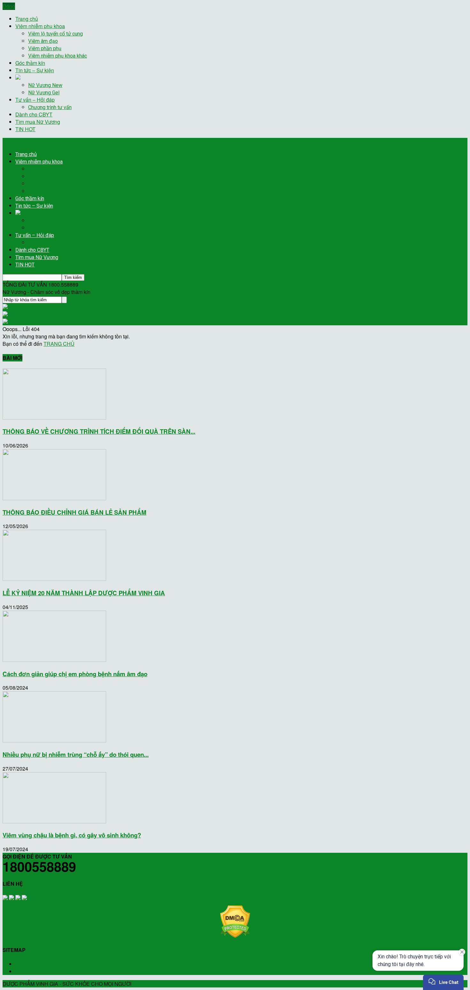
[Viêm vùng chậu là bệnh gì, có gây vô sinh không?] (54, 821)
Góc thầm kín (30, 63)
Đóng (9, 6)
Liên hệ (23, 971)
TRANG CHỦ (58, 343)
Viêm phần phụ (44, 48)
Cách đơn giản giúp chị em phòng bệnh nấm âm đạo (75, 673)
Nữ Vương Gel (43, 93)
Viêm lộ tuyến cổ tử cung (55, 34)
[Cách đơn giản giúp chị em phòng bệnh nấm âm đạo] (54, 659)
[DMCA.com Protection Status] (235, 935)
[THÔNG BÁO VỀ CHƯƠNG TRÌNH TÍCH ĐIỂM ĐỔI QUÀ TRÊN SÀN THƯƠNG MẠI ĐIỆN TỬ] (54, 417)
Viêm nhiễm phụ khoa (40, 26)
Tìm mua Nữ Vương (37, 121)
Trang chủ (26, 18)
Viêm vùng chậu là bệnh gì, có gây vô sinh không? (72, 835)
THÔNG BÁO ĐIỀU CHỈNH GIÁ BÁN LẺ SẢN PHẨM (74, 512)
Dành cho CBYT (33, 114)
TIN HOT (25, 129)
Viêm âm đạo (43, 41)
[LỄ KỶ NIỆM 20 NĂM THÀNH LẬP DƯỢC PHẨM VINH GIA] (54, 578)
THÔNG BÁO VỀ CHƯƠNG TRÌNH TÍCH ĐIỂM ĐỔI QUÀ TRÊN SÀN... (99, 431)
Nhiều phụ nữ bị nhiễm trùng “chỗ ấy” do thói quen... (76, 754)
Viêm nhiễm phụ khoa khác (57, 56)
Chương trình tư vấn (50, 107)
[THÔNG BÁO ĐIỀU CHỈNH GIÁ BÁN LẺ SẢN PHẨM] (54, 498)
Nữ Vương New (45, 85)
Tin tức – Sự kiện (34, 70)
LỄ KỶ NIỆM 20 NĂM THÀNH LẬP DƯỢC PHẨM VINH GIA (84, 593)
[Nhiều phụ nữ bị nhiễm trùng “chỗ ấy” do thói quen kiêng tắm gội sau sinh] (54, 740)
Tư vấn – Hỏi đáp (35, 99)
